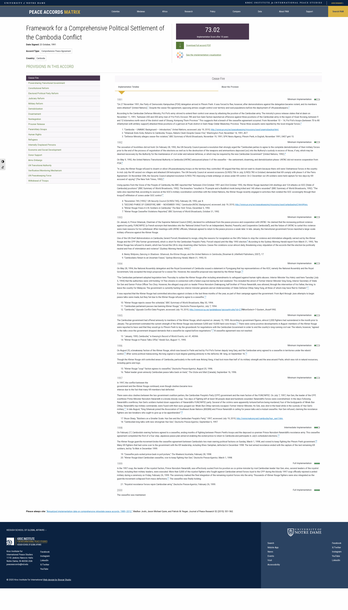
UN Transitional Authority (40, 165)
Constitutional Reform (38, 88)
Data (260, 11)
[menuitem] (115, 11)
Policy (212, 11)
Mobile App (273, 547)
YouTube (44, 569)
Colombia (115, 11)
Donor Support (35, 155)
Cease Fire (33, 78)
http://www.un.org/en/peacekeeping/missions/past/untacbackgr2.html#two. (271, 204)
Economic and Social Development (44, 150)
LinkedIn (44, 560)
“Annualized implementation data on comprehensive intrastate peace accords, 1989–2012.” (89, 511)
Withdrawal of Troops (38, 180)
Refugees (33, 139)
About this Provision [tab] (230, 87)
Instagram (45, 556)
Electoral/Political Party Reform (43, 93)
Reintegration (34, 119)
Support (309, 11)
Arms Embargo (35, 160)
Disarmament (34, 114)
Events (271, 556)
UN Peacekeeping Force (39, 175)
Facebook (45, 552)
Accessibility (274, 564)
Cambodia (41, 58)
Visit (270, 560)
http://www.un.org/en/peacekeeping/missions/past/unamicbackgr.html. (245, 129)
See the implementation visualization (203, 55)
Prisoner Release (36, 124)
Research (189, 11)
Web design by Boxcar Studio (57, 579)
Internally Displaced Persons (42, 145)
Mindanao (141, 11)
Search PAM (338, 11)
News (270, 551)
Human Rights (34, 134)
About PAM (284, 11)
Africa (164, 11)
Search (271, 543)
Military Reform (35, 103)
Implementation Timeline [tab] (128, 87)
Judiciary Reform (36, 98)
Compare (236, 11)
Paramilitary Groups (37, 129)
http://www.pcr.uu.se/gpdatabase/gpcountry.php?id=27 (215, 309)
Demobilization (35, 108)
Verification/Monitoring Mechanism (45, 170)
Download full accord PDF (198, 45)
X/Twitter (44, 564)
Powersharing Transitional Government (46, 83)
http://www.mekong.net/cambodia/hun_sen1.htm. (260, 418)
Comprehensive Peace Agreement (56, 51)
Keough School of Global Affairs (25, 530)
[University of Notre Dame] (304, 532)
